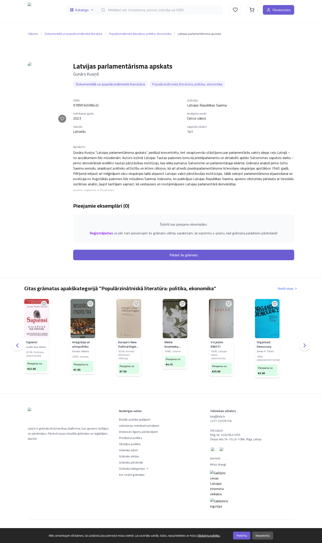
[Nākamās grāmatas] (304, 345)
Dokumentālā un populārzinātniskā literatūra (73, 34)
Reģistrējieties (101, 233)
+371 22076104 (221, 421)
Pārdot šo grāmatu (184, 255)
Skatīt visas (285, 288)
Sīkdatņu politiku (208, 535)
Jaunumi (215, 458)
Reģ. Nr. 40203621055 (225, 435)
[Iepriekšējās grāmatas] (17, 345)
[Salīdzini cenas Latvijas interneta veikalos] (252, 483)
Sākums (33, 34)
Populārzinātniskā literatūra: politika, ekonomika (140, 34)
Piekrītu (242, 535)
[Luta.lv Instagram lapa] (222, 450)
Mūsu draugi (218, 464)
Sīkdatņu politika (129, 444)
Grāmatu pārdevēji (131, 462)
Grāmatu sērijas (129, 456)
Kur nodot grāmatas (132, 474)
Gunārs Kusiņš (86, 74)
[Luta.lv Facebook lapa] (213, 450)
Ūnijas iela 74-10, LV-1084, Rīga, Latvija (235, 439)
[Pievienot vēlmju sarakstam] (62, 119)
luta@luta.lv (217, 416)
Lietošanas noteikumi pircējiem (139, 425)
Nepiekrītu (263, 535)
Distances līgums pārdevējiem (138, 431)
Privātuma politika (130, 437)
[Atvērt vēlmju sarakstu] (235, 10)
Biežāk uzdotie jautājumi (134, 419)
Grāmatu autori (128, 450)
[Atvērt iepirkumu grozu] (252, 10)
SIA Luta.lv (216, 430)
